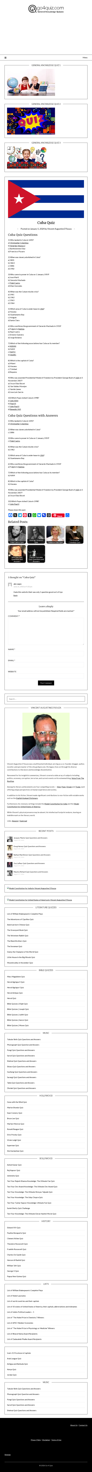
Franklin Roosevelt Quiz (16, 1249)
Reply (15, 595)
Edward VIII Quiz (13, 1228)
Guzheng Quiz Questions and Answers (22, 1072)
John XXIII (14, 401)
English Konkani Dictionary (27, 798)
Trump (77, 787)
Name (11, 649)
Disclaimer (46, 1440)
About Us (74, 1425)
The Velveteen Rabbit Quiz (17, 935)
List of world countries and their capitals (23, 1301)
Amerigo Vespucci (17, 246)
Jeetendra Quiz (13, 1176)
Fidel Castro (15, 283)
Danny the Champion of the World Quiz (22, 952)
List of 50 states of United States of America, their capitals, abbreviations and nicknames (42, 1307)
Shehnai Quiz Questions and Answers (21, 1061)
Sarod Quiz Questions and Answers (21, 1056)
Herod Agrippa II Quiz (15, 982)
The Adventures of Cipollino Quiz (20, 919)
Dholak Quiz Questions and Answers (21, 1088)
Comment (14, 616)
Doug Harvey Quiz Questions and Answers (30, 846)
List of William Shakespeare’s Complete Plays (25, 914)
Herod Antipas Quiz (15, 993)
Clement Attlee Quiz (15, 1238)
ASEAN (13, 346)
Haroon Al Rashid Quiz (16, 1260)
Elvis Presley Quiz (14, 1135)
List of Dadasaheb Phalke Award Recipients (24, 1339)
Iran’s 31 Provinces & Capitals (19, 1353)
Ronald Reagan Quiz (15, 1129)
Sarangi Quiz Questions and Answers (21, 1077)
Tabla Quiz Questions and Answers (20, 1083)
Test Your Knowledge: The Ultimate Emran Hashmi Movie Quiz (31, 1214)
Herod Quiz (11, 998)
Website (12, 671)
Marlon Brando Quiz (15, 1107)
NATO (12, 352)
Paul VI (13, 403)
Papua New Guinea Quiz (16, 1276)
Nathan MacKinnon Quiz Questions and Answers (32, 855)
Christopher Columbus (19, 243)
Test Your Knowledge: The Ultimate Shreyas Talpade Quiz (29, 1192)
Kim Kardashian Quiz (15, 1151)
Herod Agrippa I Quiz (15, 987)
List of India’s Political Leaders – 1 (20, 1312)
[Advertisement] (46, 36)
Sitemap (8, 1455)
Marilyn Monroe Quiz (15, 1124)
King (59, 787)
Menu (85, 57)
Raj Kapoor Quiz (13, 1170)
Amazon (15, 821)
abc (15, 584)
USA (42, 309)
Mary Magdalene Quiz (16, 977)
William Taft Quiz (14, 1266)
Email (11, 660)
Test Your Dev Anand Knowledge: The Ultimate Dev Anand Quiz (32, 1186)
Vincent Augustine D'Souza (59, 229)
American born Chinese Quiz (18, 925)
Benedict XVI (15, 409)
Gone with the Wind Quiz (17, 1102)
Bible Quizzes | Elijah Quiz (17, 1004)
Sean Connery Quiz (14, 1113)
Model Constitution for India (55, 804)
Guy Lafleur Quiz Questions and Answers (29, 863)
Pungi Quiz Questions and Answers (21, 1050)
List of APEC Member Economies (20, 1323)
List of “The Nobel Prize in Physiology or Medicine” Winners (31, 1328)
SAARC (13, 355)
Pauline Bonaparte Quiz (16, 1233)
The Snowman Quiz (14, 946)
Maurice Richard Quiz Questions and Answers (31, 872)
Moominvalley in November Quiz (20, 963)
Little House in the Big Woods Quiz (21, 957)
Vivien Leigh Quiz (14, 1140)
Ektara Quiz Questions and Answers (21, 1066)
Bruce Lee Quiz (13, 1118)
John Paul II (14, 406)
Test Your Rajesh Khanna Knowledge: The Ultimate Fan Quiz (31, 1181)
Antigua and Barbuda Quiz (17, 1364)
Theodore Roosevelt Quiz (17, 1244)
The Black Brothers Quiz (16, 941)
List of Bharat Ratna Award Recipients (22, 1334)
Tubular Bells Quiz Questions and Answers (24, 1039)
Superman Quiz (13, 1145)
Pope (63, 787)
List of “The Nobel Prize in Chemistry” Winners (25, 1317)
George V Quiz (13, 1271)
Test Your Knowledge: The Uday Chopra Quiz (25, 1197)
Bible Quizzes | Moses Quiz (18, 1025)
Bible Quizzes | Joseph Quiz (18, 1009)
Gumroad (23, 821)
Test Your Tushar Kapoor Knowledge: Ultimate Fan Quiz (29, 1203)
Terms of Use (56, 1440)
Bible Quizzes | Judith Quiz (17, 1015)
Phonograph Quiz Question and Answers (23, 1045)
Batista (21, 329)
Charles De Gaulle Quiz (16, 1255)
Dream (69, 787)
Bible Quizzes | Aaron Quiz (17, 1020)
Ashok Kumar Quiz (14, 1165)
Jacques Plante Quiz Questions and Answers (30, 838)
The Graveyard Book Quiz (17, 930)
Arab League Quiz (14, 1358)
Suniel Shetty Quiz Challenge (18, 1208)
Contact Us (83, 1425)
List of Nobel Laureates (16, 1296)
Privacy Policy (36, 1440)
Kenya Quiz (11, 1369)
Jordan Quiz (12, 1375)
